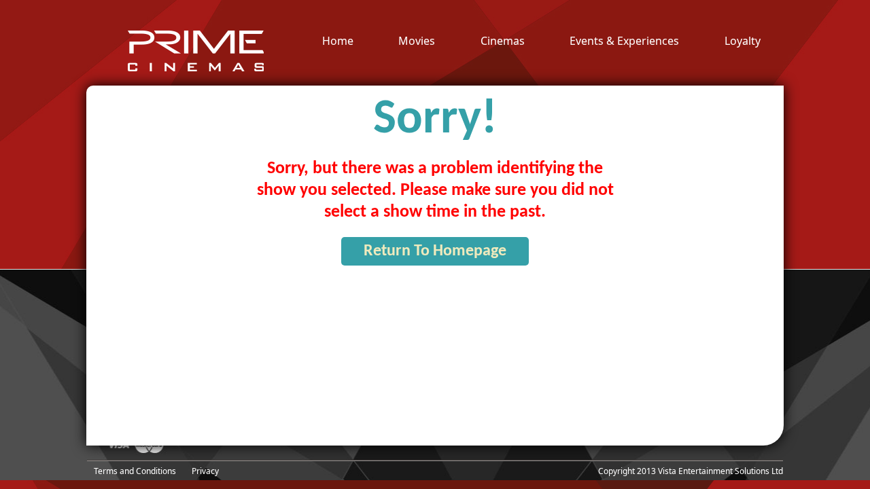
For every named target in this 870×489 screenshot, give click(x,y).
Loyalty (743, 41)
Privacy (205, 471)
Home (337, 41)
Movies (416, 41)
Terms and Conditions (135, 471)
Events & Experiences (624, 41)
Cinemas (503, 41)
